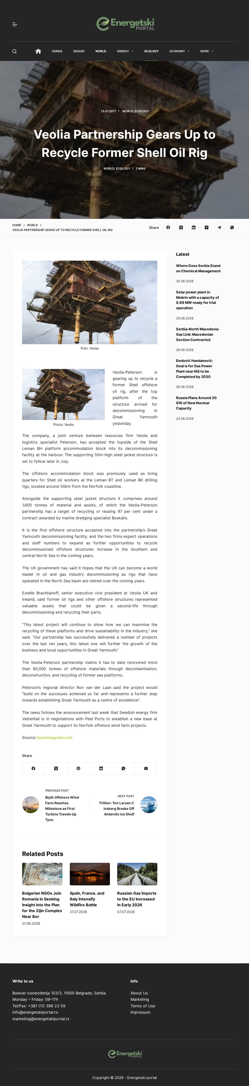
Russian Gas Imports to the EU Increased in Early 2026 (136, 899)
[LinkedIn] (193, 227)
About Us (139, 993)
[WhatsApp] (232, 227)
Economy (177, 51)
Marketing (140, 999)
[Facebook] (168, 227)
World (100, 51)
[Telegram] (219, 227)
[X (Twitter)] (181, 227)
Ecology (151, 51)
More (204, 51)
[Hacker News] (206, 227)
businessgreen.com (54, 737)
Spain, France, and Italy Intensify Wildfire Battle (87, 899)
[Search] (14, 51)
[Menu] (14, 24)
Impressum (141, 1012)
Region (78, 51)
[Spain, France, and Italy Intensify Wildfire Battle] (90, 874)
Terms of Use (143, 1005)
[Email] (146, 768)
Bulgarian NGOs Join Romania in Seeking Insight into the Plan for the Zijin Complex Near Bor (42, 905)
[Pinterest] (78, 768)
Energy (123, 51)
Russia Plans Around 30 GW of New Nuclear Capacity (196, 403)
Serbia (57, 51)
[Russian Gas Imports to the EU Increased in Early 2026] (137, 874)
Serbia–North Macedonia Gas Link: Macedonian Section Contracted (197, 334)
